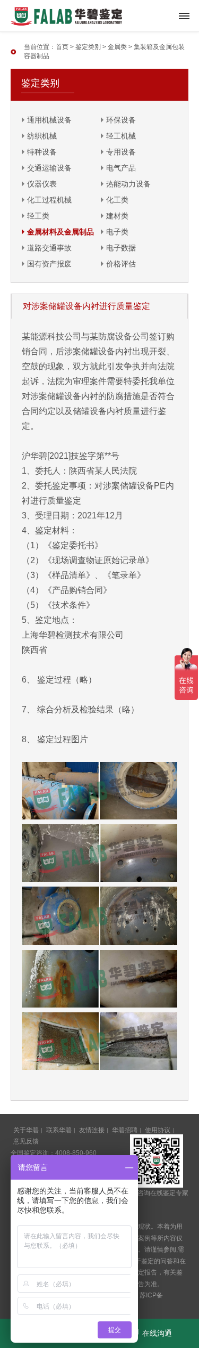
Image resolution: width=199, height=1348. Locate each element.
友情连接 (92, 1130)
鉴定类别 (88, 47)
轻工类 (38, 216)
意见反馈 (26, 1141)
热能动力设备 (128, 184)
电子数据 (121, 247)
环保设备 (121, 120)
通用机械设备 (49, 120)
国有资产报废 (49, 263)
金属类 (117, 47)
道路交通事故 (49, 247)
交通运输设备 (49, 168)
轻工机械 (121, 136)
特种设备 (42, 152)
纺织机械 (42, 136)
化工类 (117, 200)
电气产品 (121, 168)
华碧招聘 (124, 1130)
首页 (62, 47)
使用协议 (157, 1130)
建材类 (117, 216)
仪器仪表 (42, 184)
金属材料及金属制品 (60, 232)
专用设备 (121, 152)
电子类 (117, 232)
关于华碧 (26, 1130)
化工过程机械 (49, 200)
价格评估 (121, 263)
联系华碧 (59, 1130)
